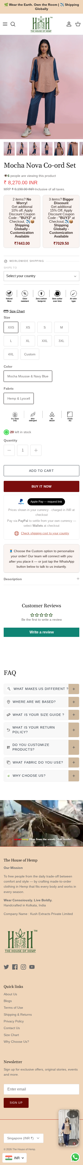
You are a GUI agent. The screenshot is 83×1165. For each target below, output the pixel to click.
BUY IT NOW (42, 486)
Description (13, 579)
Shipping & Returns (18, 1014)
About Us (10, 994)
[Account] (68, 24)
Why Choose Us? (16, 1041)
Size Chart (11, 1035)
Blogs (8, 1001)
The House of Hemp (23, 1149)
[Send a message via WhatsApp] (75, 1157)
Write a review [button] (42, 632)
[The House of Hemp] (41, 24)
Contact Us (12, 1028)
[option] (41, 87)
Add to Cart (41, 471)
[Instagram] (23, 967)
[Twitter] (6, 967)
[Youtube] (32, 967)
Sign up (16, 1102)
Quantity (10, 440)
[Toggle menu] (5, 24)
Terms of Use (13, 1007)
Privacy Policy (14, 1021)
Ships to (10, 267)
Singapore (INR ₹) (20, 1138)
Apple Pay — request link (46, 501)
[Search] (15, 24)
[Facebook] (15, 967)
